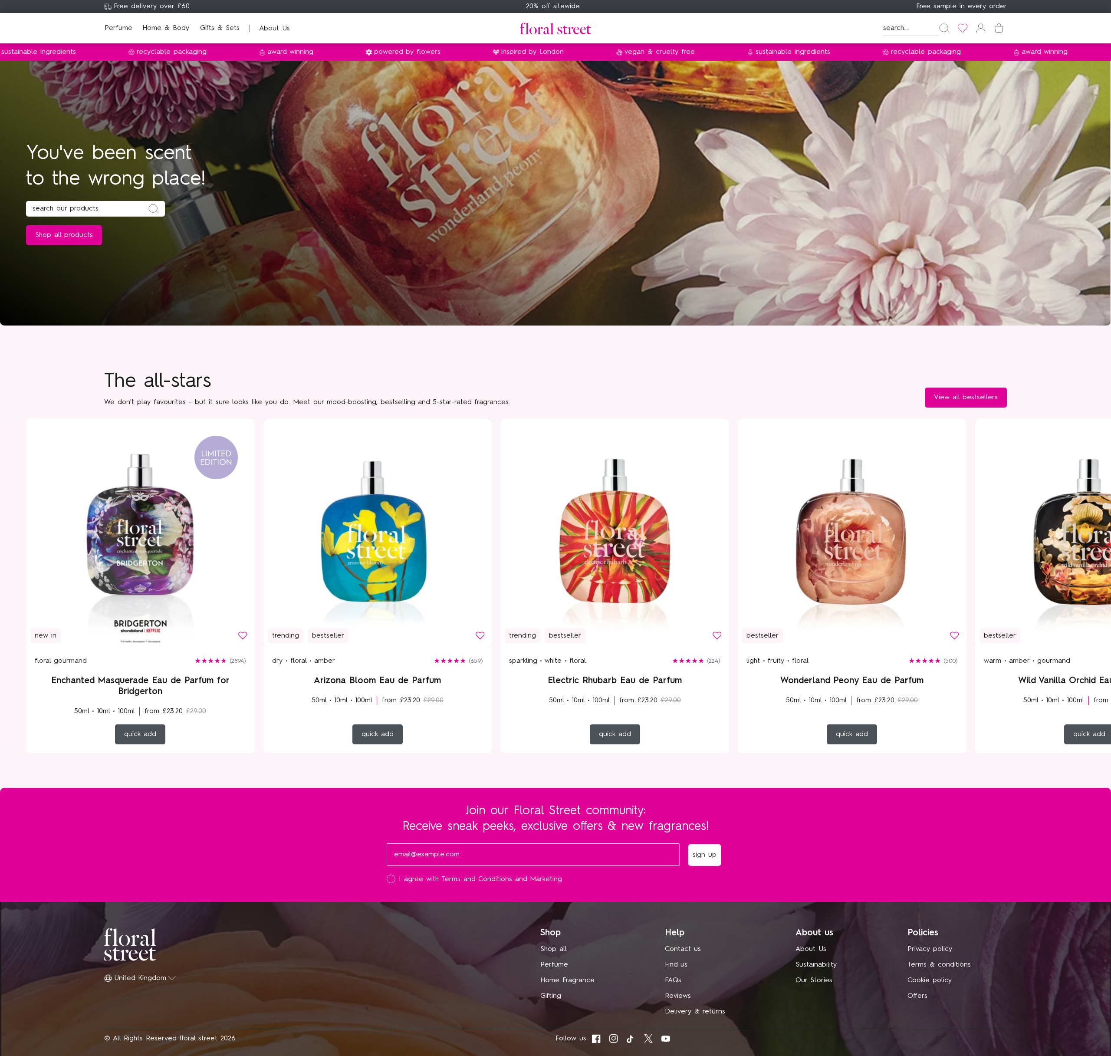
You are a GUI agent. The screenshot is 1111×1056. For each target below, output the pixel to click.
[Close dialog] (715, 400)
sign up (640, 590)
